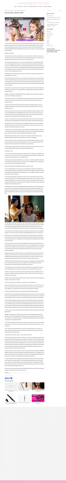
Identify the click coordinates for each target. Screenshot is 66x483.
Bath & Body (49, 31)
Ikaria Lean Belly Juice (50, 15)
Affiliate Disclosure (51, 412)
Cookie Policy (50, 417)
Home (15, 6)
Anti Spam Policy (51, 415)
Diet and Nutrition (32, 6)
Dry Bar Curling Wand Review (24, 390)
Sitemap (49, 424)
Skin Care (25, 6)
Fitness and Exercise (50, 34)
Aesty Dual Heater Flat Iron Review (24, 402)
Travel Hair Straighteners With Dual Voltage (53, 17)
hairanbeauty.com (33, 3)
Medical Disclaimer (51, 422)
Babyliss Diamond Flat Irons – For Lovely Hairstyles (19, 372)
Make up (48, 40)
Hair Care (20, 6)
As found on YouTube (9, 375)
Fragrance (48, 36)
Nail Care (40, 6)
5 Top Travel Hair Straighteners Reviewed (53, 22)
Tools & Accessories (47, 6)
